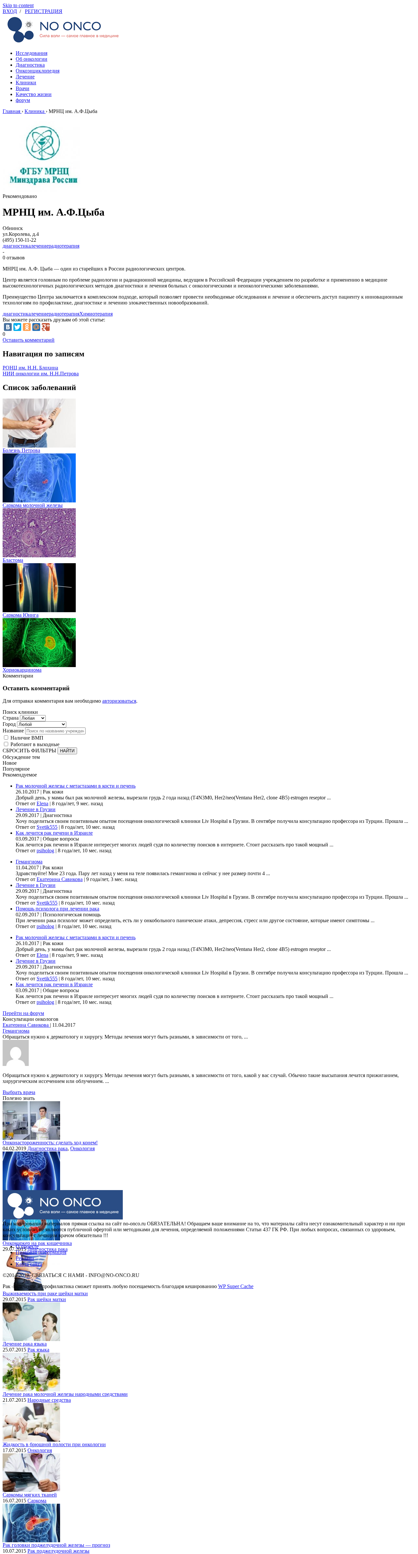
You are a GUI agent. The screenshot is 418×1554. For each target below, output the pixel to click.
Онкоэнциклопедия (37, 71)
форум (23, 100)
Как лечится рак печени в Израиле (54, 833)
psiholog (45, 850)
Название (13, 730)
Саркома (36, 1500)
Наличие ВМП (26, 738)
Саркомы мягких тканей (30, 1494)
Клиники (26, 82)
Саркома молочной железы (33, 505)
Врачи (22, 88)
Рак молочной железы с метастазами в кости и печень (76, 786)
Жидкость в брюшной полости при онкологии (54, 1444)
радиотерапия (64, 246)
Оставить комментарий (29, 340)
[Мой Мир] (36, 327)
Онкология (82, 1148)
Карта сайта (29, 1264)
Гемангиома (29, 861)
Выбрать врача (19, 1092)
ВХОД (10, 11)
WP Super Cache (235, 1286)
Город (9, 724)
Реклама (25, 1258)
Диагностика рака (47, 1148)
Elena (42, 803)
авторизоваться (119, 701)
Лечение (25, 76)
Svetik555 (47, 827)
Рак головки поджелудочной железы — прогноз (56, 1545)
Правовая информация (41, 1252)
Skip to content (18, 5)
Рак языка (38, 1349)
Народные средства (49, 1400)
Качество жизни (34, 94)
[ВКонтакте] (8, 327)
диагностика (17, 246)
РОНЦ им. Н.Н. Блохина (30, 367)
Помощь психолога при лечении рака (57, 908)
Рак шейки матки (46, 1299)
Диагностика (30, 65)
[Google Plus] (46, 327)
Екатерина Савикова (60, 879)
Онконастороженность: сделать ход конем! (50, 1142)
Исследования (31, 53)
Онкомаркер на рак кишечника (37, 1243)
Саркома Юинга (21, 615)
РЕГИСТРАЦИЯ (43, 11)
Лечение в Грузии (36, 809)
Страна (11, 718)
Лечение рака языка (25, 1344)
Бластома (13, 560)
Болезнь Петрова (21, 450)
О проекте (27, 1246)
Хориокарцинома (22, 670)
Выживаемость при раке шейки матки (45, 1293)
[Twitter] (17, 327)
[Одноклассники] (27, 327)
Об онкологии (31, 59)
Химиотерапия (96, 314)
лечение (40, 246)
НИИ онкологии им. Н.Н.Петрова (41, 373)
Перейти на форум (23, 1013)
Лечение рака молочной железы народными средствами (65, 1394)
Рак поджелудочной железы (58, 1551)
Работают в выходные (34, 744)
